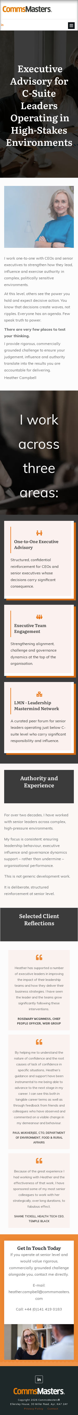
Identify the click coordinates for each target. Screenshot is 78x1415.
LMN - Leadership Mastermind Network (36, 705)
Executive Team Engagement (30, 628)
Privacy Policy (33, 1408)
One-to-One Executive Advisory (36, 544)
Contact (52, 1408)
